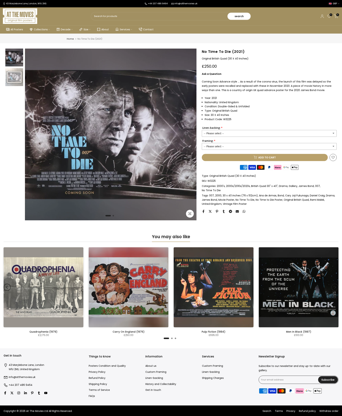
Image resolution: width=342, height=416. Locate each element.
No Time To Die (211, 190)
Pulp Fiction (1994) (213, 332)
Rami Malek (317, 199)
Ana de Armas (267, 195)
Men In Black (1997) (298, 332)
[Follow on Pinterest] (32, 393)
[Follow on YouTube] (45, 393)
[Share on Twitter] (210, 211)
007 (211, 195)
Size (86, 29)
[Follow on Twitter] (12, 393)
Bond (281, 195)
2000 (218, 195)
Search (267, 411)
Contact (148, 29)
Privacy (290, 411)
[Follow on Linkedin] (25, 393)
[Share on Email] (237, 211)
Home (70, 39)
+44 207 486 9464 (20, 385)
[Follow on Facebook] (5, 393)
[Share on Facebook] (203, 211)
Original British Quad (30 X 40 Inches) (232, 175)
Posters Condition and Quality (107, 366)
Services (125, 29)
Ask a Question (211, 74)
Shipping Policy (98, 384)
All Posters (17, 29)
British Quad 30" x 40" (264, 186)
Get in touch (153, 390)
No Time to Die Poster (269, 199)
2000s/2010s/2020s (238, 186)
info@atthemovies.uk (185, 3)
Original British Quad (296, 199)
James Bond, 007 (309, 186)
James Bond (209, 199)
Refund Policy (97, 378)
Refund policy (307, 411)
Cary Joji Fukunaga (297, 195)
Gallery (293, 186)
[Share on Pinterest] (217, 211)
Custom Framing (155, 372)
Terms (279, 411)
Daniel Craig (317, 195)
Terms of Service (99, 390)
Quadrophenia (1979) (43, 332)
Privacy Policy (97, 372)
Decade (66, 29)
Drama (283, 186)
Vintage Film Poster (235, 204)
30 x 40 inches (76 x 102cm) (240, 195)
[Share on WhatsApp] (244, 211)
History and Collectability (160, 384)
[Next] (334, 287)
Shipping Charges (213, 378)
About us (150, 366)
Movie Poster (226, 199)
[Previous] (7, 287)
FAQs (92, 396)
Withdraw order (328, 411)
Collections (41, 29)
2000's (221, 186)
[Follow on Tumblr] (39, 393)
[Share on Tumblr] (223, 211)
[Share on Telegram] (230, 211)
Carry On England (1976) (128, 332)
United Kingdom (212, 204)
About (105, 29)
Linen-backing (154, 378)
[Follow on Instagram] (18, 393)
